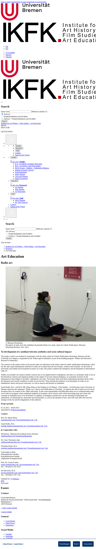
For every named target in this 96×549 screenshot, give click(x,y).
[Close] (11, 160)
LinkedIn (9, 538)
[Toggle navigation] (2, 102)
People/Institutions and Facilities (15, 116)
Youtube (9, 534)
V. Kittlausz (15, 479)
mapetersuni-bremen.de (19, 420)
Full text (6, 114)
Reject (76, 544)
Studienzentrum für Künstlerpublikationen (16, 436)
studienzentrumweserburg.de (21, 442)
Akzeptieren (87, 544)
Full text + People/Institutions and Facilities (19, 119)
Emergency (10, 525)
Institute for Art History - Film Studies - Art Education (21, 123)
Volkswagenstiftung (18, 410)
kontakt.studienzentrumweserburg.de (24, 426)
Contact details (6, 512)
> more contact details (9, 508)
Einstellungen (64, 544)
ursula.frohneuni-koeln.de (20, 465)
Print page (4, 483)
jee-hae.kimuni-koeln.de (19, 473)
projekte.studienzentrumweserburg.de (24, 448)
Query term (5, 112)
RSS (2, 481)
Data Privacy (10, 523)
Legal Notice (10, 521)
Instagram (9, 536)
